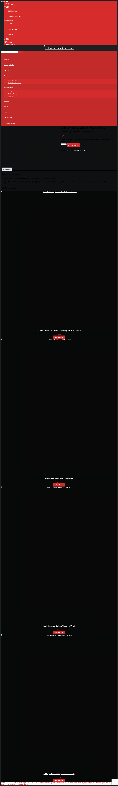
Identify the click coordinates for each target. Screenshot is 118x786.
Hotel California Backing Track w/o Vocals (59, 626)
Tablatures (7, 7)
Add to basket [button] (59, 337)
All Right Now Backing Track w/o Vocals (59, 774)
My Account (8, 42)
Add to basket (73, 145)
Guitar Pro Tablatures (14, 16)
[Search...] (2, 54)
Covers (6, 3)
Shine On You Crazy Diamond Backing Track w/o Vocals (59, 331)
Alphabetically (8, 20)
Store (5, 41)
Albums (6, 38)
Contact (6, 39)
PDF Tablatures (12, 11)
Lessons (6, 6)
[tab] (7, 169)
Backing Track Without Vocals (76, 150)
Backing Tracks (9, 4)
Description (7, 169)
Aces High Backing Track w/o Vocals (59, 478)
